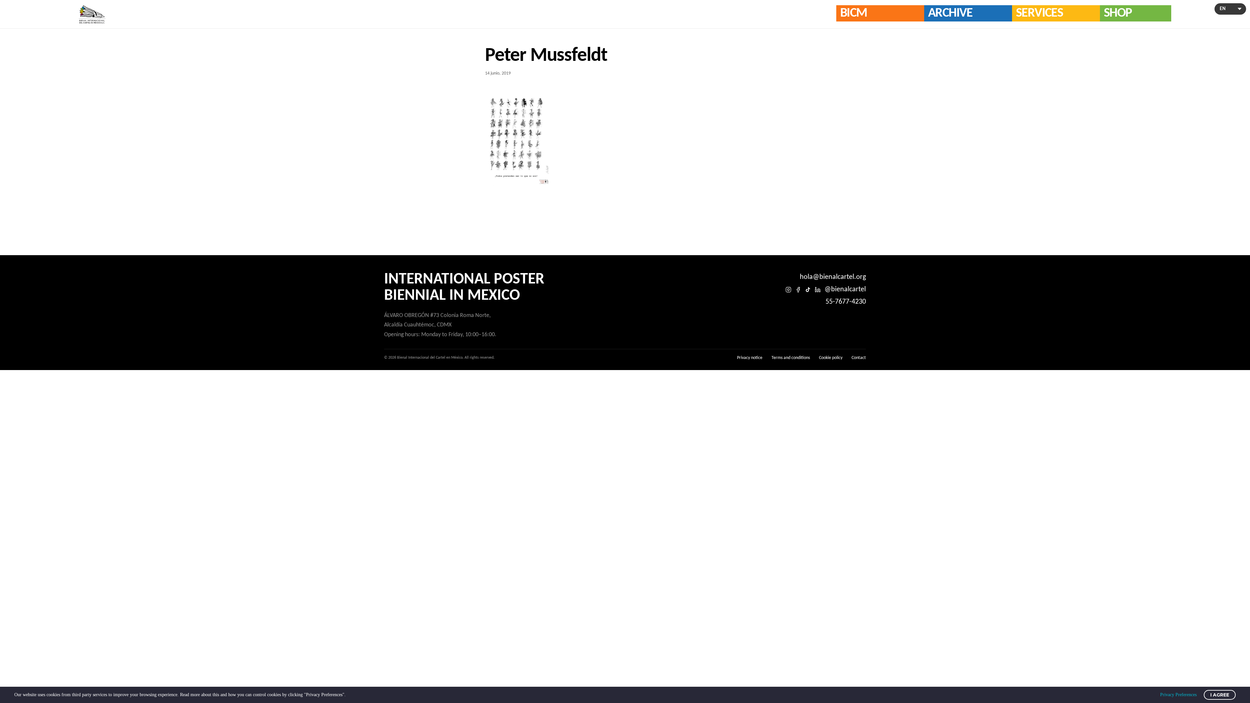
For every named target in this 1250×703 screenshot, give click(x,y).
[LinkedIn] (818, 290)
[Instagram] (788, 290)
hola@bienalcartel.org (833, 277)
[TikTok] (808, 290)
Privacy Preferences (1178, 694)
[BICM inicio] (92, 14)
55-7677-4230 (846, 302)
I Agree (1219, 695)
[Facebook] (798, 290)
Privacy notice (749, 357)
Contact (859, 357)
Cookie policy (830, 357)
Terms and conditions (790, 357)
